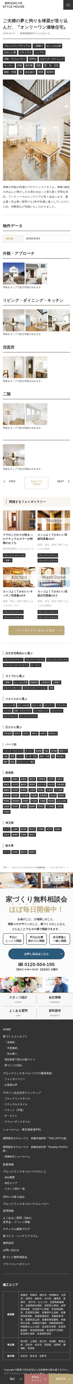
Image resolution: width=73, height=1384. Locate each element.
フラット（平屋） (15, 1110)
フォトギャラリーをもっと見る (35, 630)
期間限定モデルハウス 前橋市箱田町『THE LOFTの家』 (36, 1138)
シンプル (39, 52)
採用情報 (8, 1210)
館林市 (7, 785)
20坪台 (17, 733)
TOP (5, 867)
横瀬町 (15, 835)
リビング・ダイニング (52, 59)
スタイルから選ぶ (16, 698)
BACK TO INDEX (36, 483)
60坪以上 (53, 733)
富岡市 (50, 72)
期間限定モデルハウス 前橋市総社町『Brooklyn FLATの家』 (35, 1149)
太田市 (51, 779)
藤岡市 (23, 785)
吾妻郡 (34, 795)
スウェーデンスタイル (17, 1121)
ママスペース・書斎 (25, 762)
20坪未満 (8, 733)
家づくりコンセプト (15, 1036)
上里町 (15, 829)
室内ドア (63, 751)
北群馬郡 (60, 785)
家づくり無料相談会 (15, 1257)
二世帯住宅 (45, 682)
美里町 (58, 829)
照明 (40, 72)
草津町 (7, 801)
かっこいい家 (9, 705)
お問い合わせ (11, 1250)
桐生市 (32, 779)
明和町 (41, 806)
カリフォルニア (10, 716)
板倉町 (32, 806)
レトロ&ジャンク (41, 711)
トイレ (20, 756)
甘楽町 (15, 795)
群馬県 (9, 772)
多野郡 (23, 790)
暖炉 (6, 762)
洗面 (38, 65)
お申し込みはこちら (36, 953)
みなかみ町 (61, 801)
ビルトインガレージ (12, 688)
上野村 (32, 790)
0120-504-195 (39, 964)
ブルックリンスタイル (34, 660)
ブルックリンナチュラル (17, 46)
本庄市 (49, 829)
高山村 (53, 795)
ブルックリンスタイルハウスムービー (26, 1203)
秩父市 (32, 829)
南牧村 (7, 795)
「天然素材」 (12, 1048)
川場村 (42, 801)
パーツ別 (10, 744)
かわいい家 (10, 52)
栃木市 (23, 852)
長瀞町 (41, 829)
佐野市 (32, 852)
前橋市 (15, 779)
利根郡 (25, 801)
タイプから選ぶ (14, 675)
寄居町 (23, 835)
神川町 (23, 829)
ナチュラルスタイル (16, 1104)
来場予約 (61, 1379)
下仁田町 (58, 790)
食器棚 (38, 751)
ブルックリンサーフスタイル (16, 665)
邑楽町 (7, 812)
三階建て (56, 682)
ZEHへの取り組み (14, 1196)
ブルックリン (56, 711)
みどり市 (41, 785)
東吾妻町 (16, 801)
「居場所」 (11, 1042)
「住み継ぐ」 (12, 1053)
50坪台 (43, 733)
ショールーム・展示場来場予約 (22, 1129)
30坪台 (32, 59)
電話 (12, 1379)
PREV (12, 481)
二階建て (38, 46)
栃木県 (9, 845)
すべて (7, 779)
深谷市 (7, 835)
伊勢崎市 (41, 779)
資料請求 (8, 1242)
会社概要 (10, 1177)
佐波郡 (7, 806)
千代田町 (50, 806)
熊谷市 (32, 835)
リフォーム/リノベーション (35, 688)
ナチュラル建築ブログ (16, 1228)
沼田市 (59, 779)
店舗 (51, 688)
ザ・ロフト (35, 665)
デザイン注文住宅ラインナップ (22, 1092)
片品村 (34, 801)
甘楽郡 (49, 790)
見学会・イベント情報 (16, 1221)
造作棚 (28, 65)
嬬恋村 (61, 795)
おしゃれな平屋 (20, 682)
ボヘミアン (49, 705)
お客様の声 (11, 1085)
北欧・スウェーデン (14, 59)
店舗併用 (34, 682)
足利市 (15, 852)
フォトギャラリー (57, 867)
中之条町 (24, 795)
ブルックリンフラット (13, 660)
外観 (19, 65)
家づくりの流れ (13, 1065)
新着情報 (8, 1164)
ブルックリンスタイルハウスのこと (24, 1171)
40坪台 (35, 733)
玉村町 (15, 806)
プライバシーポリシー (16, 1264)
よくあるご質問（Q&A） (18, 1217)
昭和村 (51, 801)
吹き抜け (30, 72)
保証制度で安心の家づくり (20, 1059)
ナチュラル (25, 52)
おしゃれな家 (54, 46)
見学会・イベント (36, 1379)
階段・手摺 (10, 72)
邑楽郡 (23, 806)
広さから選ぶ (13, 727)
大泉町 (59, 806)
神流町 (41, 790)
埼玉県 (9, 822)
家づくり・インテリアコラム (20, 1235)
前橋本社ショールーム (17, 1156)
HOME (7, 1029)
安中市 (51, 785)
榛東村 (7, 790)
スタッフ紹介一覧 (15, 1188)
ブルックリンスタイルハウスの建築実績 (28, 867)
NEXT (60, 481)
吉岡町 (15, 790)
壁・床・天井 (51, 65)
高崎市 (23, 779)
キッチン (9, 65)
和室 (12, 756)
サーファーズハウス (28, 716)
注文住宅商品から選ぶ (19, 653)
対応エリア (11, 1183)
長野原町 (43, 795)
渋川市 (15, 785)
